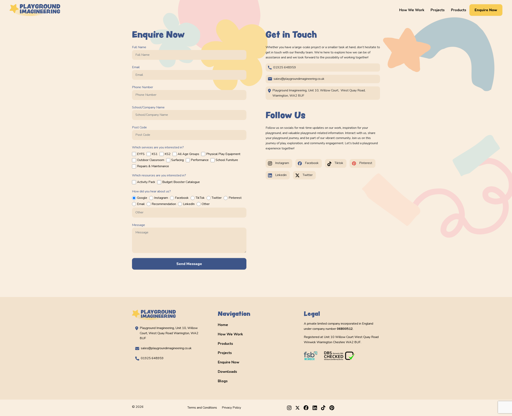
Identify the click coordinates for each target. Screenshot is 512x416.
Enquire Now (486, 10)
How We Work (411, 10)
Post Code (139, 127)
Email (136, 67)
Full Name (139, 47)
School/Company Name (148, 107)
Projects (438, 10)
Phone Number (142, 87)
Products (458, 10)
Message (138, 225)
